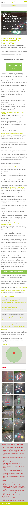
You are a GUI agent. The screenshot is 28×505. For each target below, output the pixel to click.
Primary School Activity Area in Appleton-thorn (13, 461)
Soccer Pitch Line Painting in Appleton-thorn (13, 447)
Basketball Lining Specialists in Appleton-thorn (13, 448)
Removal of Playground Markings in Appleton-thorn (13, 498)
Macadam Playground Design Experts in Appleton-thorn (14, 492)
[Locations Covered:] (1, 2)
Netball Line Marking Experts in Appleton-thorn (13, 451)
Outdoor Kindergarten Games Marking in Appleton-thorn (12, 464)
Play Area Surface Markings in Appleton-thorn (13, 490)
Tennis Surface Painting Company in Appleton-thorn (13, 454)
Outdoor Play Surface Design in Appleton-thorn (13, 494)
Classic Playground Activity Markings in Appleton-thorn (14, 477)
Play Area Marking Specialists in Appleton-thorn (12, 444)
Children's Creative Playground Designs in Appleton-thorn (12, 471)
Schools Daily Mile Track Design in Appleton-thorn (14, 487)
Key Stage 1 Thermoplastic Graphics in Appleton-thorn (14, 482)
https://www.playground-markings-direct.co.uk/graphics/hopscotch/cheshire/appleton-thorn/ (13, 318)
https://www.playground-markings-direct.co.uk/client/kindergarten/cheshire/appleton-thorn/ (12, 133)
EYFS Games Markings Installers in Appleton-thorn (14, 457)
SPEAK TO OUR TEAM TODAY (14, 272)
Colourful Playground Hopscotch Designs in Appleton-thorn (13, 474)
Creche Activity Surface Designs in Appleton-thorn (14, 466)
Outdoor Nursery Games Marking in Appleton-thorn (13, 459)
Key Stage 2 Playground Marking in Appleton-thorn (14, 484)
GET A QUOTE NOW (14, 66)
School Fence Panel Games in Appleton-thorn (13, 479)
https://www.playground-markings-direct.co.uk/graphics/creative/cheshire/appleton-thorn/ (13, 309)
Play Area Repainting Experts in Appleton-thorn (13, 500)
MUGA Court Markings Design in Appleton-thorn (14, 450)
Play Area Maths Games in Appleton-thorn (12, 469)
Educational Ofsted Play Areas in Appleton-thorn (14, 486)
